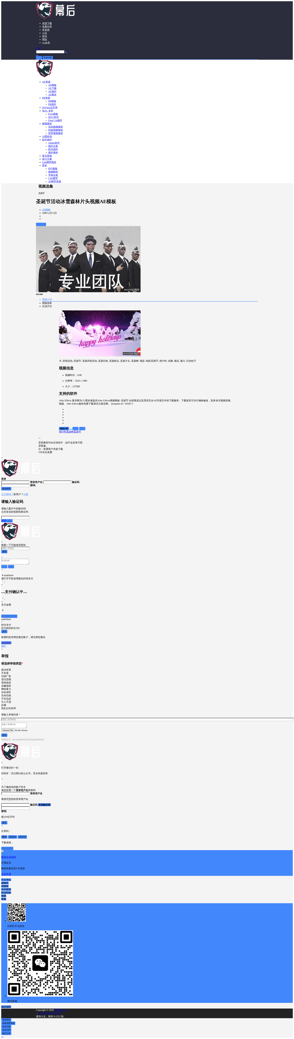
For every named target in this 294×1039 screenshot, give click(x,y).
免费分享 (47, 26)
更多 (44, 165)
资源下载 (47, 23)
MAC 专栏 (47, 110)
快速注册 (48, 57)
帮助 (44, 39)
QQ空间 (22, 837)
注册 (25, 494)
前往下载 (41, 224)
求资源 (45, 29)
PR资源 (46, 98)
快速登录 (6, 489)
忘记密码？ (7, 494)
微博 (4, 837)
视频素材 (47, 123)
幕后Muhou (60, 1010)
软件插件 (47, 139)
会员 (46, 42)
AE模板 (46, 209)
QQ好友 (12, 837)
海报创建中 (7, 848)
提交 (4, 735)
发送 (9, 521)
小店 (44, 33)
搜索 (4, 551)
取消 (3, 520)
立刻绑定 (6, 642)
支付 (4, 631)
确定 (3, 646)
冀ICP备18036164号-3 (49, 1013)
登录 (39, 57)
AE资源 (46, 82)
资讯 (44, 36)
